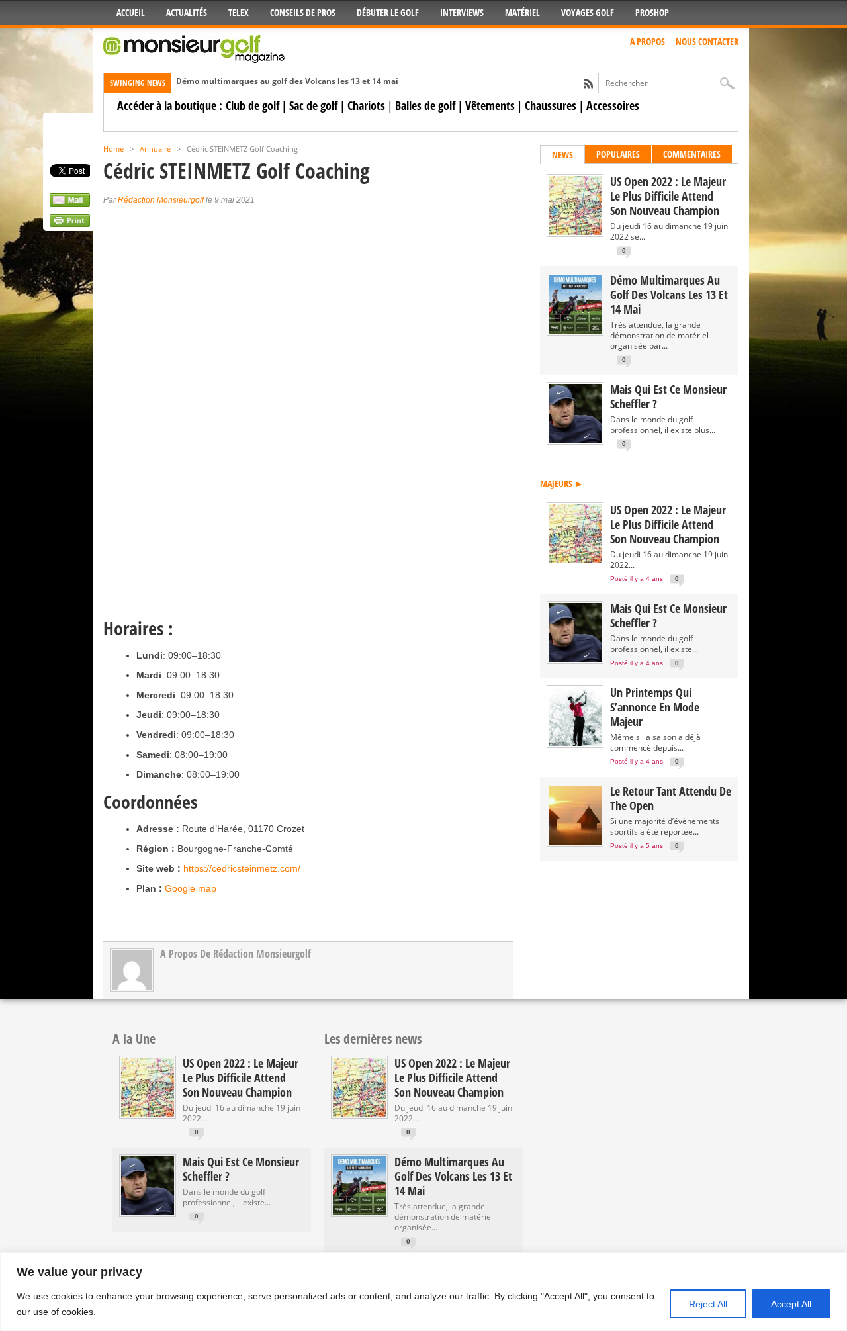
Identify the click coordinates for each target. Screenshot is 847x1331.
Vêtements (490, 105)
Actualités (186, 12)
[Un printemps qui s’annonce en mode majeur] (575, 743)
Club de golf (252, 105)
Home (113, 149)
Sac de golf (313, 105)
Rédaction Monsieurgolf (161, 200)
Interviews (462, 12)
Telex (238, 12)
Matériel (522, 12)
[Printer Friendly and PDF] (70, 223)
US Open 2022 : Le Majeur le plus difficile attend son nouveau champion (668, 196)
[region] (423, 1291)
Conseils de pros (302, 12)
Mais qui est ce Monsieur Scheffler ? (668, 396)
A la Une (134, 1039)
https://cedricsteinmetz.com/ (241, 868)
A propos (647, 41)
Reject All (708, 1304)
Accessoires (612, 105)
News (562, 154)
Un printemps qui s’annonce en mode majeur (654, 707)
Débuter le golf (388, 12)
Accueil (130, 12)
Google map (190, 888)
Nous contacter (707, 41)
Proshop (652, 12)
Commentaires (692, 154)
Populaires (618, 154)
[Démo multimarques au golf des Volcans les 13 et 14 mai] (575, 330)
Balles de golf (425, 105)
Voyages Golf (587, 12)
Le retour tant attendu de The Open (670, 798)
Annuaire (155, 149)
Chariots (366, 105)
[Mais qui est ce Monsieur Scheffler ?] (575, 439)
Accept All (791, 1304)
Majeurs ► (562, 483)
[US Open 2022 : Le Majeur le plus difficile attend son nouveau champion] (575, 232)
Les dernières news (373, 1039)
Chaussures (550, 105)
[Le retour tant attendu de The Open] (575, 841)
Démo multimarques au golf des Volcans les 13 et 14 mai (287, 81)
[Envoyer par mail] (70, 203)
